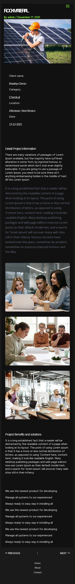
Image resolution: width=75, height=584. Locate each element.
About (37, 567)
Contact (38, 572)
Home (37, 563)
